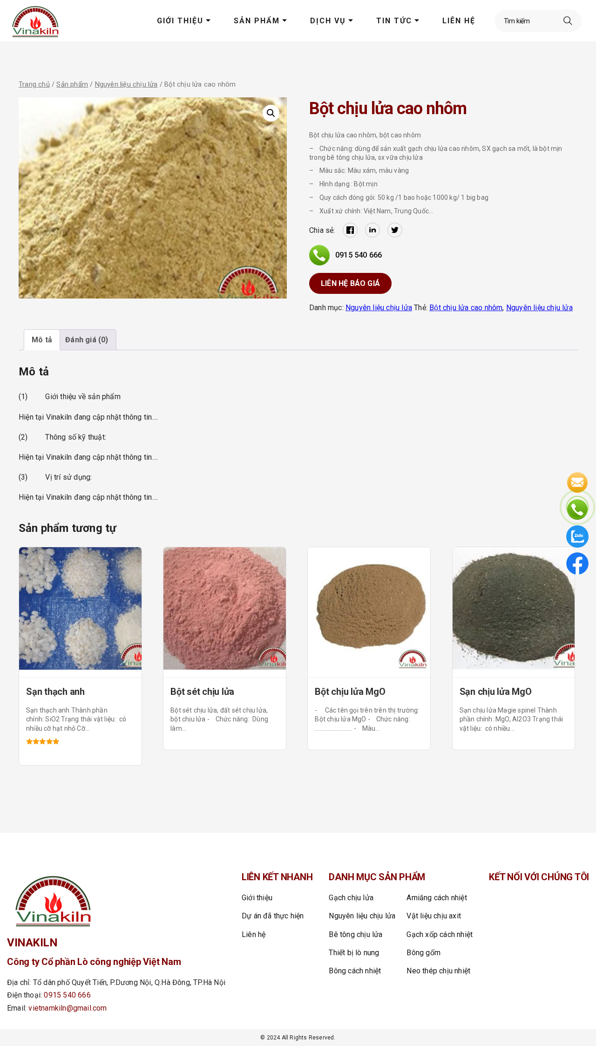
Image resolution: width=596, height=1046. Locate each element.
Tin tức (394, 20)
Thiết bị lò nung (354, 952)
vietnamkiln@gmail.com (67, 1008)
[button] (271, 113)
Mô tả (42, 339)
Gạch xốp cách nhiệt (439, 934)
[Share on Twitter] (394, 230)
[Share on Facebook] (350, 230)
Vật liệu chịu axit (433, 915)
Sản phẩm (257, 20)
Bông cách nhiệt (355, 970)
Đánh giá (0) (86, 339)
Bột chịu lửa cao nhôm (465, 307)
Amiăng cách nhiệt (436, 897)
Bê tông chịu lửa (355, 934)
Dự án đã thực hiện (273, 915)
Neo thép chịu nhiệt (438, 970)
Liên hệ (458, 20)
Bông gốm (423, 952)
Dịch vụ (328, 20)
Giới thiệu (180, 20)
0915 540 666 (358, 255)
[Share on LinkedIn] (372, 230)
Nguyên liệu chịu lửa (126, 84)
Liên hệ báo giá (350, 283)
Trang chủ (34, 84)
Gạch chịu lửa (351, 897)
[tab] (42, 339)
